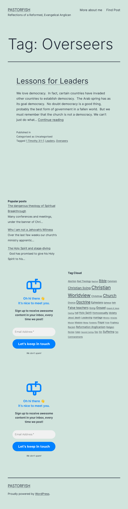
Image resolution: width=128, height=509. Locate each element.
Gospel (101, 307)
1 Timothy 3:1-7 (35, 140)
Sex (96, 332)
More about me (91, 10)
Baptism (95, 281)
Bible (103, 281)
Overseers (62, 140)
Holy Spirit (85, 312)
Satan (77, 332)
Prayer (101, 322)
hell (76, 312)
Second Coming (87, 332)
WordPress (42, 493)
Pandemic (93, 323)
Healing (71, 313)
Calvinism (112, 281)
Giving (92, 308)
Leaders (50, 140)
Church (109, 295)
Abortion (72, 281)
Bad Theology (84, 281)
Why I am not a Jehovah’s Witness (30, 229)
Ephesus (107, 302)
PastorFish (19, 9)
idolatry (113, 312)
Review (71, 332)
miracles (113, 318)
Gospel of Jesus (112, 308)
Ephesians (97, 302)
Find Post (113, 10)
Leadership (86, 317)
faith (114, 302)
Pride (107, 323)
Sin (100, 332)
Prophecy (114, 322)
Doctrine (83, 302)
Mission (71, 323)
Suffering (108, 331)
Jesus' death (74, 317)
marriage (97, 317)
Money (85, 323)
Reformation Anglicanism (91, 326)
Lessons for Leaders (52, 80)
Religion (110, 327)
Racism (71, 327)
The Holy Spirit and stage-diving (29, 248)
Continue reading (51, 120)
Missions (78, 322)
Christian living (79, 288)
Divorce (72, 302)
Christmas (96, 296)
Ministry (106, 318)
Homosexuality (100, 312)
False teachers (78, 308)
